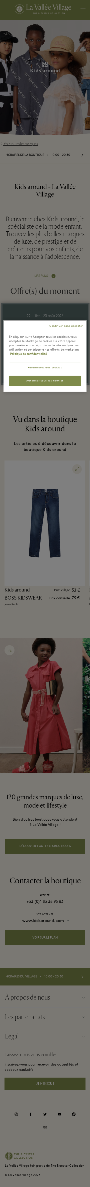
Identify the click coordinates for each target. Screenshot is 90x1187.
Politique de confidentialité (28, 354)
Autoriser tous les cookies (45, 380)
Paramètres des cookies (45, 367)
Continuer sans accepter (66, 326)
